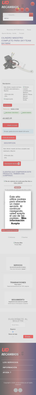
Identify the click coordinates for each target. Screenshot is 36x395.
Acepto (15, 223)
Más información (18, 219)
